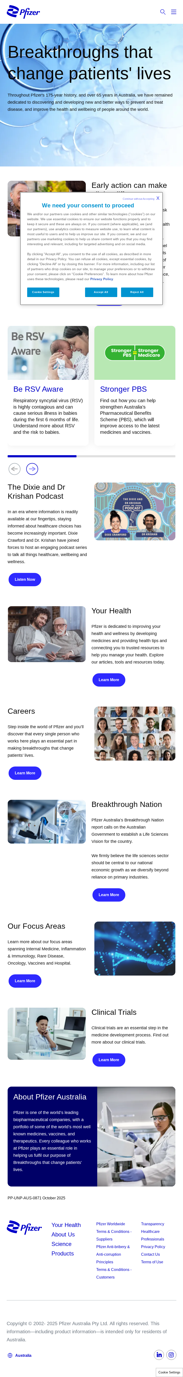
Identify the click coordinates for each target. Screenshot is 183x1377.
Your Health (66, 1225)
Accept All (101, 292)
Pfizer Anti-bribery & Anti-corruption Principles (113, 1254)
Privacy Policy (153, 1247)
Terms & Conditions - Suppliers (114, 1235)
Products (62, 1253)
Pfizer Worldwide (110, 1224)
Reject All (137, 292)
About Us (63, 1234)
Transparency (152, 1224)
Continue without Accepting (141, 198)
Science (61, 1244)
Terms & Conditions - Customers (114, 1273)
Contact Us (150, 1254)
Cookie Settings (169, 1372)
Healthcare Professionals (152, 1235)
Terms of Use (152, 1262)
